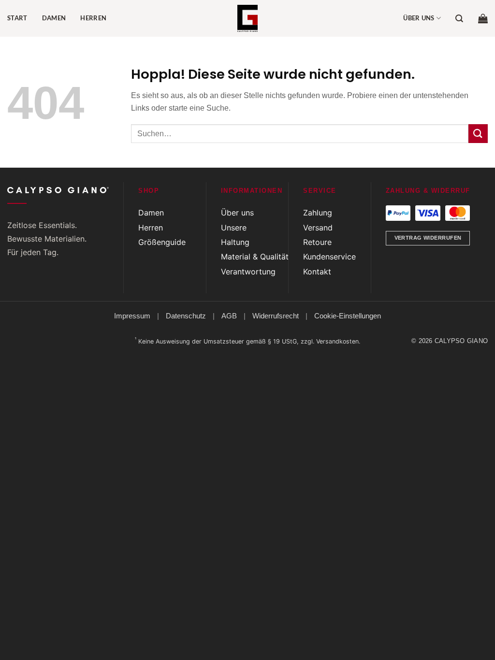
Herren (93, 18)
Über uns (419, 18)
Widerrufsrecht (275, 316)
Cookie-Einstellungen (347, 316)
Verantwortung (248, 271)
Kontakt (317, 271)
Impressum (132, 316)
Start (17, 18)
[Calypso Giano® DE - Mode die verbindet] (247, 18)
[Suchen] (459, 18)
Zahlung (317, 212)
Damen (54, 18)
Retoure (317, 242)
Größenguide (162, 242)
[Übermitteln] (478, 133)
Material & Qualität (255, 256)
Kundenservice (329, 256)
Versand (318, 227)
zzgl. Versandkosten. (330, 341)
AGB (229, 316)
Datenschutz (186, 316)
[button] (483, 18)
